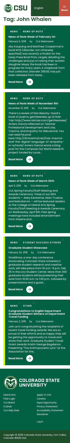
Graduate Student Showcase (27, 247)
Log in (40, 421)
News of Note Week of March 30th (31, 181)
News (14, 31)
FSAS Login (9, 398)
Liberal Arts (9, 394)
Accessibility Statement (50, 410)
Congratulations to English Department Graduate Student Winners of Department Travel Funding (36, 314)
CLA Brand (9, 402)
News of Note (33, 31)
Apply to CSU (44, 394)
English (38, 8)
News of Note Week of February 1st (31, 36)
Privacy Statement (47, 406)
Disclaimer (42, 414)
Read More (15, 82)
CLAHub (7, 406)
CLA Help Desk (11, 410)
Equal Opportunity (47, 402)
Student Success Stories (42, 242)
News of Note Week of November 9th (33, 103)
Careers (41, 398)
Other (27, 305)
